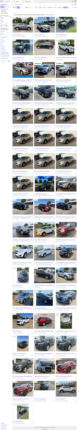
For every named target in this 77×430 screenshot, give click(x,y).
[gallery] (18, 7)
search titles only (4, 9)
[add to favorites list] (13, 36)
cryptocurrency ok (5, 52)
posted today (4, 11)
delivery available (4, 54)
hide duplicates (4, 13)
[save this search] (75, 4)
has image (3, 10)
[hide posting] (32, 36)
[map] (20, 7)
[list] (14, 7)
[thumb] (16, 7)
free (2, 21)
